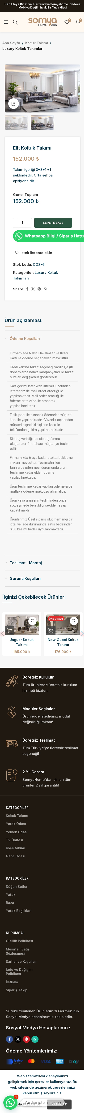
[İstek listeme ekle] (32, 621)
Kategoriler (17, 808)
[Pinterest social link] (39, 289)
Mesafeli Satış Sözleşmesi (18, 951)
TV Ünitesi (14, 840)
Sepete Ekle (53, 222)
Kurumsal (15, 933)
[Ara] (15, 22)
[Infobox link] (42, 684)
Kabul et (59, 1104)
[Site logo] (42, 21)
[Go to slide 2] (45, 108)
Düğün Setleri (17, 887)
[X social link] (33, 289)
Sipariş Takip (16, 990)
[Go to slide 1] (40, 108)
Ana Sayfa (11, 43)
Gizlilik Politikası (19, 941)
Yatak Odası (16, 824)
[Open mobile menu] (6, 22)
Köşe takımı (15, 848)
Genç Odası (15, 856)
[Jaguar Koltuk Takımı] (22, 625)
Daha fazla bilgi (28, 1104)
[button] (9, 88)
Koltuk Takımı (36, 43)
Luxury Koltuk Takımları (22, 48)
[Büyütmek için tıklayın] (13, 103)
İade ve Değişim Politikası (19, 971)
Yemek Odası (17, 832)
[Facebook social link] (27, 289)
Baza (10, 903)
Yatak (10, 895)
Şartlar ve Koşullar (21, 961)
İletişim (12, 982)
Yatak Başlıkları (18, 911)
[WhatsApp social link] (45, 289)
